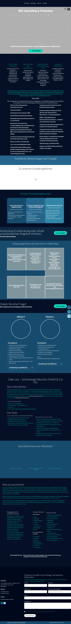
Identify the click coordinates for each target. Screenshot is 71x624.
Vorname (26, 582)
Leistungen (33, 3)
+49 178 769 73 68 (4, 593)
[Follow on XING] (4, 603)
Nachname (50, 582)
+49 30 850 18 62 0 (4, 591)
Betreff (25, 595)
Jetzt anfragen (60, 233)
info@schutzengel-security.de (7, 599)
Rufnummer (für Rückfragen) (54, 589)
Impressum (9, 622)
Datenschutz (16, 622)
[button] (68, 9)
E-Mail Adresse (27, 589)
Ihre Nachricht (27, 601)
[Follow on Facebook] (2, 603)
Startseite (26, 3)
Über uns (39, 3)
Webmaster (23, 622)
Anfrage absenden (30, 615)
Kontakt (45, 3)
